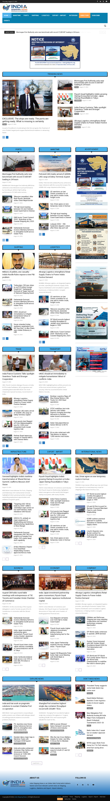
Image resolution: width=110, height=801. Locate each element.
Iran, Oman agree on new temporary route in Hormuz (60, 205)
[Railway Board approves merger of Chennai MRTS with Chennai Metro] (7, 438)
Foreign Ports (7, 699)
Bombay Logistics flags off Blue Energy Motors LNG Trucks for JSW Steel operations (60, 399)
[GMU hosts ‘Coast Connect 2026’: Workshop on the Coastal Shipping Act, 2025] (7, 220)
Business (18, 568)
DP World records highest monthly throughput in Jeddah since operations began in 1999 (60, 322)
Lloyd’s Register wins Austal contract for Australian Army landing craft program (95, 534)
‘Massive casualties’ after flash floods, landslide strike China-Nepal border (23, 198)
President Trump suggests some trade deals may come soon (97, 688)
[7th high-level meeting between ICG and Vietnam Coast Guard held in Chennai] (7, 209)
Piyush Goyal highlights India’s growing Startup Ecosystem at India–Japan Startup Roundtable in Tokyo (52, 32)
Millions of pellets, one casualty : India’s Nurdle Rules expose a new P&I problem (18, 274)
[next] (104, 32)
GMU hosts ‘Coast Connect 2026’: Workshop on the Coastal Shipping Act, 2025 (24, 219)
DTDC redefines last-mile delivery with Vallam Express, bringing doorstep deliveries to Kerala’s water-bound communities (60, 412)
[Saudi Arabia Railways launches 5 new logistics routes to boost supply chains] (80, 700)
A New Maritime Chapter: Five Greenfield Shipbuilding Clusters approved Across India (23, 550)
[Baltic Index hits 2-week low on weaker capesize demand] (80, 732)
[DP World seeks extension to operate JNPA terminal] (80, 634)
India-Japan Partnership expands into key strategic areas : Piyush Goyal (60, 645)
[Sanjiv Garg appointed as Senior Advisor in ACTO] (44, 425)
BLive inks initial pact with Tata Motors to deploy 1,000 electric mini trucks (60, 434)
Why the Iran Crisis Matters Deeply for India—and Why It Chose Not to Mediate (60, 739)
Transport (55, 349)
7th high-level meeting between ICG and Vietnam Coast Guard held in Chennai (24, 209)
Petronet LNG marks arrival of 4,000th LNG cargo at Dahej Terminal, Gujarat (24, 413)
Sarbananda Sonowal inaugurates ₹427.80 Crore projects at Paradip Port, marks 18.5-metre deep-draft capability (23, 536)
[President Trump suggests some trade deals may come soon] (80, 687)
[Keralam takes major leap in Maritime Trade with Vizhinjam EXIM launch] (7, 739)
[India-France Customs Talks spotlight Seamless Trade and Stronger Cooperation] (65, 111)
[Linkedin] (100, 1)
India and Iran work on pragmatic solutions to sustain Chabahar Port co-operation (17, 706)
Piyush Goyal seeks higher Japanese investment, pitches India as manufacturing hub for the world (60, 632)
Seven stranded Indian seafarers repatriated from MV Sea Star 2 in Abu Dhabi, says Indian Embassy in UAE (24, 328)
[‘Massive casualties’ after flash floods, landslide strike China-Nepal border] (7, 199)
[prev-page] (3, 137)
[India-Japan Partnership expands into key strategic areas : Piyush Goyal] (44, 645)
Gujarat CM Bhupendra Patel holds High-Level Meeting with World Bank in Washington (60, 656)
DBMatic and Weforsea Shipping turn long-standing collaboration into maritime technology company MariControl (97, 621)
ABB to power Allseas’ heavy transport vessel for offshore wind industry (60, 726)
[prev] (101, 32)
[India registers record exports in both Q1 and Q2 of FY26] (44, 750)
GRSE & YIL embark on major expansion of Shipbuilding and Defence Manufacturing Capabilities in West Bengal (24, 522)
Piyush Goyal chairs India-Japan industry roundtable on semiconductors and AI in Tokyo (23, 647)
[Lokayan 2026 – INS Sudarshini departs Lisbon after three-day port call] (44, 226)
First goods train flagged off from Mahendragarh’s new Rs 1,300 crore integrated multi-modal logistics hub (23, 425)
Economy (55, 568)
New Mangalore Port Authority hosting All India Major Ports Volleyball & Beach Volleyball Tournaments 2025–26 (96, 718)
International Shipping (20, 732)
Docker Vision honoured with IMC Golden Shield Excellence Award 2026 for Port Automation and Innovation (97, 645)
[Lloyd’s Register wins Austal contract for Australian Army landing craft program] (80, 533)
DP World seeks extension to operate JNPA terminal (97, 633)
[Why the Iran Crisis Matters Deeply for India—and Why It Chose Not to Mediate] (44, 739)
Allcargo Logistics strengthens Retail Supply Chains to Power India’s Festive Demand (90, 123)
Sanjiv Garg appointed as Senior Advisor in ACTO (59, 424)
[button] (105, 25)
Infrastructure (18, 452)
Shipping (18, 247)
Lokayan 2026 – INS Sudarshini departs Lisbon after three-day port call (60, 226)
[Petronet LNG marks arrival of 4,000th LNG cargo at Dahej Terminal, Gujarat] (55, 163)
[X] (103, 1)
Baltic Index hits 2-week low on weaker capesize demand (96, 732)
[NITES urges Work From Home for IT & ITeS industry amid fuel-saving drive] (80, 745)
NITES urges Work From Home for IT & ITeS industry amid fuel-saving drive (97, 745)
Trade (76, 114)
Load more (36, 763)
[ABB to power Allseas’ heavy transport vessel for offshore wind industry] (44, 726)
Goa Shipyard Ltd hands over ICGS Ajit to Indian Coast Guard (59, 620)
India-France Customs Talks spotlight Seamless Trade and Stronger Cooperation (90, 109)
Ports (4, 124)
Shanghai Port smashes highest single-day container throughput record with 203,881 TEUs (52, 706)
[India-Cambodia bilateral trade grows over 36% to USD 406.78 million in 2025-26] (7, 659)
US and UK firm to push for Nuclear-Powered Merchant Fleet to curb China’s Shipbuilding (97, 509)
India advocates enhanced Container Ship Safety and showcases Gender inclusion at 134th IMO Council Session (23, 752)
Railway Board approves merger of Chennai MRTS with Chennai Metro (23, 438)
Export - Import (55, 452)
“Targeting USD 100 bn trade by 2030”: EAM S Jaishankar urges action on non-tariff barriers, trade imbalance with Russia (24, 508)
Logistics (55, 247)
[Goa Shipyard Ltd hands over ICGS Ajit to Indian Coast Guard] (44, 620)
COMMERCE (78, 100)
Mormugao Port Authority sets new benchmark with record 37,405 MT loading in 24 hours (89, 83)
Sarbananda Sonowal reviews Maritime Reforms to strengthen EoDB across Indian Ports (24, 231)
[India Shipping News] (15, 8)
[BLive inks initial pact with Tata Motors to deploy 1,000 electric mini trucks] (44, 435)
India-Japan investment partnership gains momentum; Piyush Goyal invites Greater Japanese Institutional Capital (23, 634)
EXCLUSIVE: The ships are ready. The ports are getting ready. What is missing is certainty (25, 120)
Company (77, 127)
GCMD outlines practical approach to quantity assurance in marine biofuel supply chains (97, 522)
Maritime (55, 149)
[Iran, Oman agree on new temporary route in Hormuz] (44, 206)
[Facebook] (97, 1)
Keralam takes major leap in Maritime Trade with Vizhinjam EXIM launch (24, 739)
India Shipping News (20, 797)
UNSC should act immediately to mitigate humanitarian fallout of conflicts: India (22, 315)
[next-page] (7, 137)
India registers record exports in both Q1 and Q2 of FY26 (60, 750)
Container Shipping (19, 743)
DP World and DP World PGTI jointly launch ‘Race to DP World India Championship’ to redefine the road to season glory (97, 659)
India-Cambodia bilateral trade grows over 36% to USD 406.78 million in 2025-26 (23, 660)
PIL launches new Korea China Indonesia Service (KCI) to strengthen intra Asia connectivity (23, 727)
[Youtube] (106, 1)
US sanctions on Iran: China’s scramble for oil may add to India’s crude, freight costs (59, 194)
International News (91, 452)
